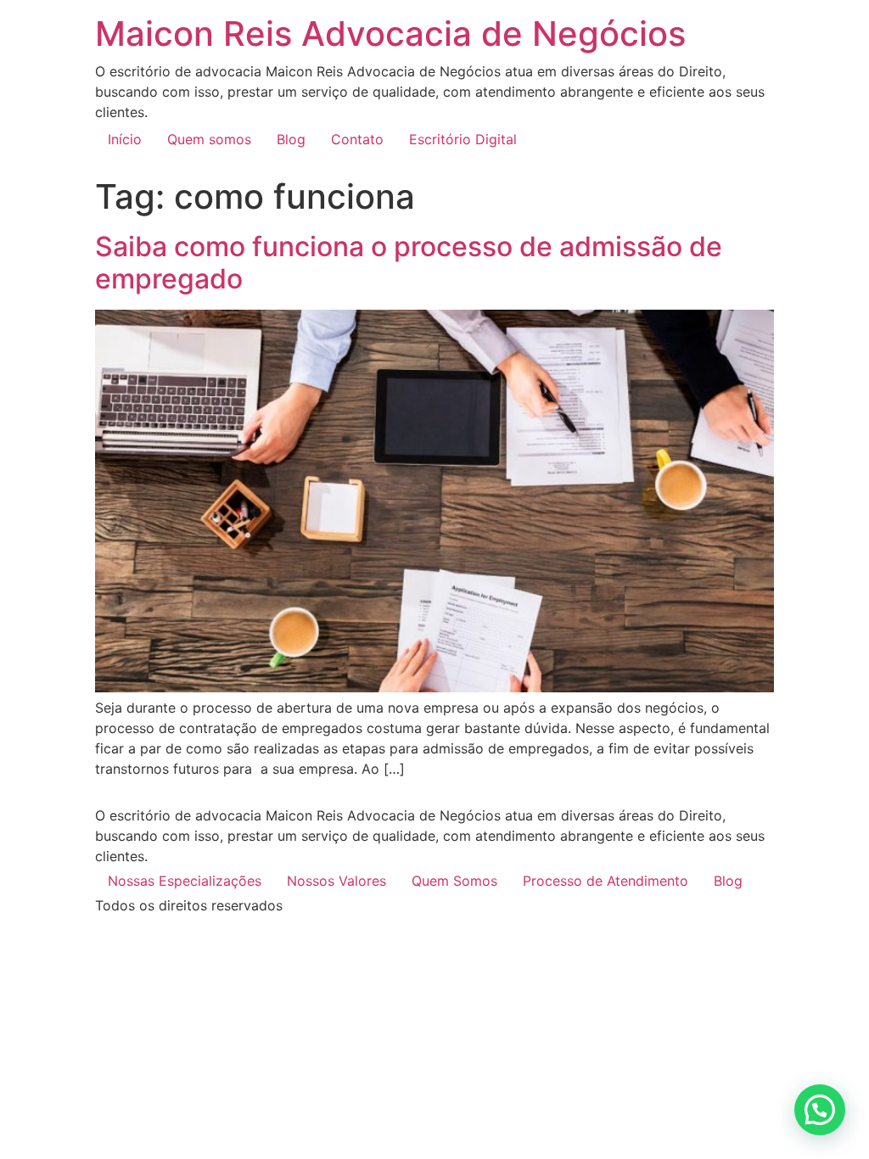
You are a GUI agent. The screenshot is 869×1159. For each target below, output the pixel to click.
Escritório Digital (463, 139)
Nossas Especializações (184, 880)
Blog (291, 139)
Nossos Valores (336, 880)
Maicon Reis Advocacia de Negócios (390, 33)
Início (125, 139)
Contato (357, 139)
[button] (819, 1109)
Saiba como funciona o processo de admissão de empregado (408, 262)
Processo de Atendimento (605, 880)
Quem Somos (454, 880)
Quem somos (209, 139)
